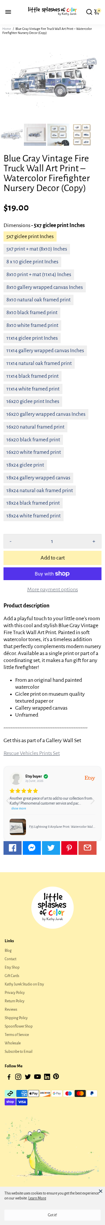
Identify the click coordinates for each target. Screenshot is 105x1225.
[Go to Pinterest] (69, 848)
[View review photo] (18, 827)
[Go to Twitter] (51, 848)
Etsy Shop (12, 967)
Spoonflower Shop (19, 1026)
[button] (95, 803)
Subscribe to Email (18, 1052)
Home (6, 28)
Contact (10, 959)
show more (18, 808)
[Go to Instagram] (18, 1078)
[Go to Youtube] (37, 1078)
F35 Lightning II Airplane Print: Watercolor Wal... (62, 826)
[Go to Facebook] (13, 848)
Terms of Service (17, 1035)
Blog (8, 951)
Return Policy (14, 1001)
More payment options (52, 589)
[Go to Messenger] (32, 848)
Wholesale (13, 1043)
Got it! (52, 1215)
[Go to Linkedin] (47, 1078)
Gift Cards (12, 976)
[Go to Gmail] (87, 848)
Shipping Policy (16, 1018)
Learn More (37, 1198)
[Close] (100, 1191)
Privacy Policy (15, 993)
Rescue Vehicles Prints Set (32, 753)
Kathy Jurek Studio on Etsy (24, 984)
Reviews (11, 1010)
